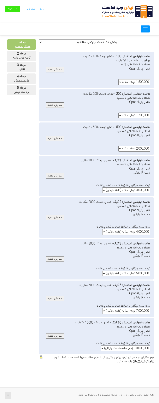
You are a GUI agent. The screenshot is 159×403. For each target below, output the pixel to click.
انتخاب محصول (21, 46)
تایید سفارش (21, 80)
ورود (42, 9)
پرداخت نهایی (22, 92)
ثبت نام (31, 9)
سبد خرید (12, 9)
